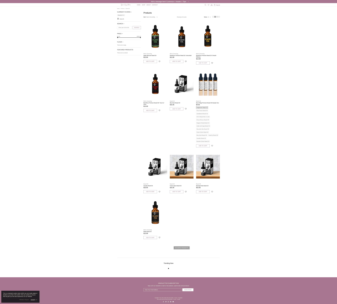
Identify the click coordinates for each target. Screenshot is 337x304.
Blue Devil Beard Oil (175, 103)
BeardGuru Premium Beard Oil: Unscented (180, 55)
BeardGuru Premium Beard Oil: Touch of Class (153, 103)
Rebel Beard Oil (147, 231)
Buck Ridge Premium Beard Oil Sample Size (207, 103)
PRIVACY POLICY (24, 299)
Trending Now (168, 263)
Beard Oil (172, 101)
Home (118, 8)
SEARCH (136, 27)
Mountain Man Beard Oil (202, 185)
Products (122, 8)
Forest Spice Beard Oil (175, 185)
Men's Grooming (147, 53)
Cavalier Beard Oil (148, 185)
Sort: (144, 17)
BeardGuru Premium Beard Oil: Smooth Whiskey (206, 56)
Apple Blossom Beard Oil (149, 55)
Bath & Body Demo (126, 5)
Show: (205, 17)
